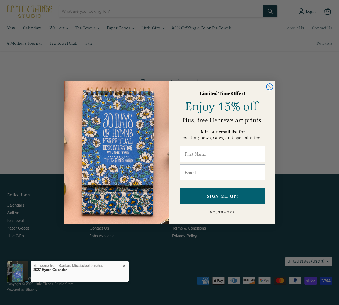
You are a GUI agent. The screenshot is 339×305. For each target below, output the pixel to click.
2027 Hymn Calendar (50, 269)
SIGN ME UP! (222, 196)
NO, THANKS (222, 212)
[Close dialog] (269, 87)
